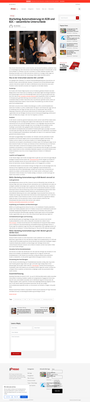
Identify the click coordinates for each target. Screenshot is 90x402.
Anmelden (62, 1)
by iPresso (78, 4)
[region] (15, 392)
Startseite (23, 9)
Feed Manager (35, 265)
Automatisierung (17, 299)
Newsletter (51, 9)
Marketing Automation (48, 299)
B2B (25, 299)
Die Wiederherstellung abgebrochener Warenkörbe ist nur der (72, 45)
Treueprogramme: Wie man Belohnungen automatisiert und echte (72, 30)
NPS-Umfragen (12, 222)
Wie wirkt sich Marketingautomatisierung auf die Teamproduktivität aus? (24, 312)
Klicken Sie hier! (13, 294)
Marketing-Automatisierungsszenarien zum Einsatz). (21, 202)
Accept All (24, 396)
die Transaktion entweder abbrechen (27, 96)
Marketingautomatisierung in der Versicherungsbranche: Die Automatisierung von (73, 37)
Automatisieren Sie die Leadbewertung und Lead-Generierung (41, 311)
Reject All (16, 396)
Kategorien (30, 9)
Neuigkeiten (30, 375)
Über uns (44, 9)
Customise (8, 396)
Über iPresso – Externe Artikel (31, 379)
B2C (30, 299)
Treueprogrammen (34, 159)
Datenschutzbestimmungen (75, 400)
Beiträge (12, 15)
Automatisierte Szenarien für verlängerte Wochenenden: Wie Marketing (73, 52)
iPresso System (37, 299)
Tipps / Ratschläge (32, 383)
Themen (38, 9)
